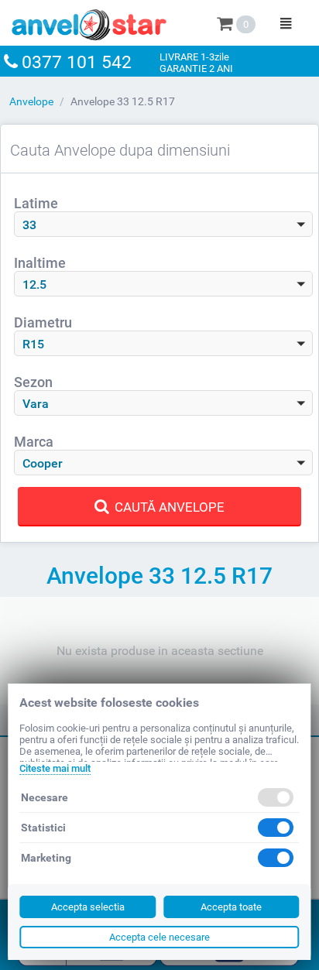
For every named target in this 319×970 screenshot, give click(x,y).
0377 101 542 (77, 62)
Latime (36, 203)
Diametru (43, 322)
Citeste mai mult (55, 768)
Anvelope (31, 101)
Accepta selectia (88, 907)
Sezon (33, 382)
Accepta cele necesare (159, 937)
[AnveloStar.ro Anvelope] (89, 21)
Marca (33, 442)
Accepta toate (231, 907)
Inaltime (40, 263)
